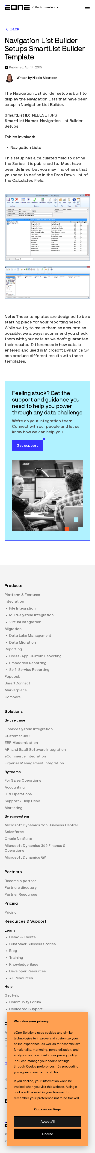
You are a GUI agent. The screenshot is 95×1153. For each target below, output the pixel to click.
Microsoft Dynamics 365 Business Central (41, 825)
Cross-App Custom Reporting (35, 656)
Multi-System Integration (31, 615)
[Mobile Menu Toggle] (87, 7)
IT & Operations (18, 794)
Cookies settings (47, 1109)
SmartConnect (17, 683)
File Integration (22, 608)
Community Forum (25, 1002)
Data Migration (22, 642)
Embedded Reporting (27, 663)
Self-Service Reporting (29, 670)
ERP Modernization (21, 743)
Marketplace (16, 690)
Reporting (13, 649)
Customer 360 (17, 736)
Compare (13, 697)
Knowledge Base (23, 964)
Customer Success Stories (32, 944)
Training (16, 957)
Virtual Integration (25, 622)
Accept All (48, 1121)
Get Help (12, 995)
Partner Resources (21, 894)
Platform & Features (22, 595)
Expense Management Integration (34, 763)
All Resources (21, 978)
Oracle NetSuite (18, 839)
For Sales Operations (23, 780)
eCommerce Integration (25, 756)
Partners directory (21, 887)
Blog (13, 951)
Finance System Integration (29, 729)
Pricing (11, 912)
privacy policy (67, 1055)
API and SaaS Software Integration (35, 749)
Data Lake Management (30, 635)
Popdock (12, 676)
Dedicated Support (26, 1009)
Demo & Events (22, 937)
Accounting (15, 787)
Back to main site (46, 7)
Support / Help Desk (22, 801)
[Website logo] (17, 7)
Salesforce (14, 832)
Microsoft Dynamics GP (25, 857)
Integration (14, 601)
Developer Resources (27, 971)
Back (14, 29)
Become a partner (20, 881)
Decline (47, 1134)
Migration (13, 629)
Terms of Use (48, 1072)
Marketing (13, 808)
